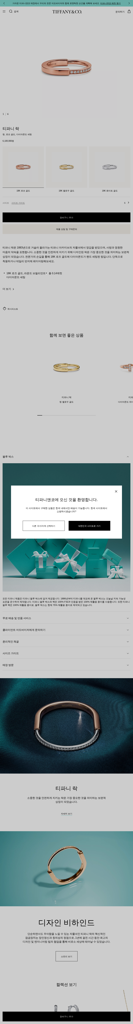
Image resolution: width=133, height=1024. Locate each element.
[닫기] (116, 491)
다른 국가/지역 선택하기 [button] (43, 525)
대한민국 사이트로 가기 (89, 525)
